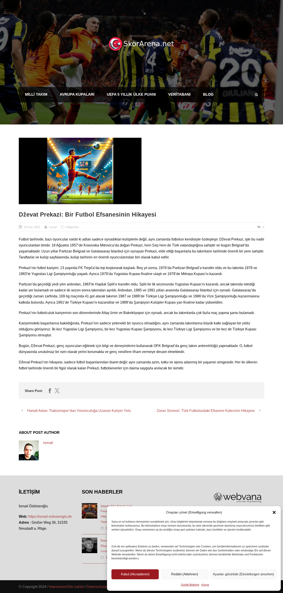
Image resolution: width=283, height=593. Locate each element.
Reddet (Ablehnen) (184, 574)
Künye (205, 584)
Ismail (53, 227)
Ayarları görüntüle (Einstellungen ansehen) (243, 574)
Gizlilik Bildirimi (190, 584)
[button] (274, 512)
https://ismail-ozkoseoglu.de (50, 516)
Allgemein (72, 227)
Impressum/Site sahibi (66, 587)
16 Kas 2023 (32, 227)
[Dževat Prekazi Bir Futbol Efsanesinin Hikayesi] (80, 171)
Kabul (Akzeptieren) (135, 574)
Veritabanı (179, 94)
